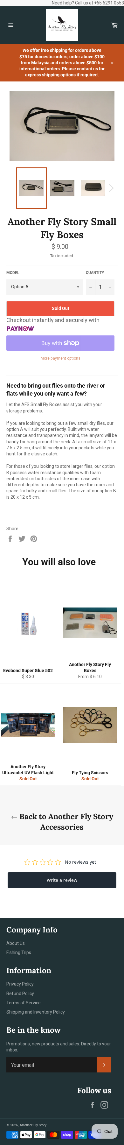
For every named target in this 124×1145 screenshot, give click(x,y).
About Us (15, 943)
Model (12, 272)
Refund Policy (20, 993)
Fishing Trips (18, 952)
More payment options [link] (60, 358)
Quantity (95, 272)
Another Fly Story (32, 1125)
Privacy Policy (20, 984)
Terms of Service (23, 1002)
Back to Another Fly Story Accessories (65, 821)
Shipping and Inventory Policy (35, 1012)
